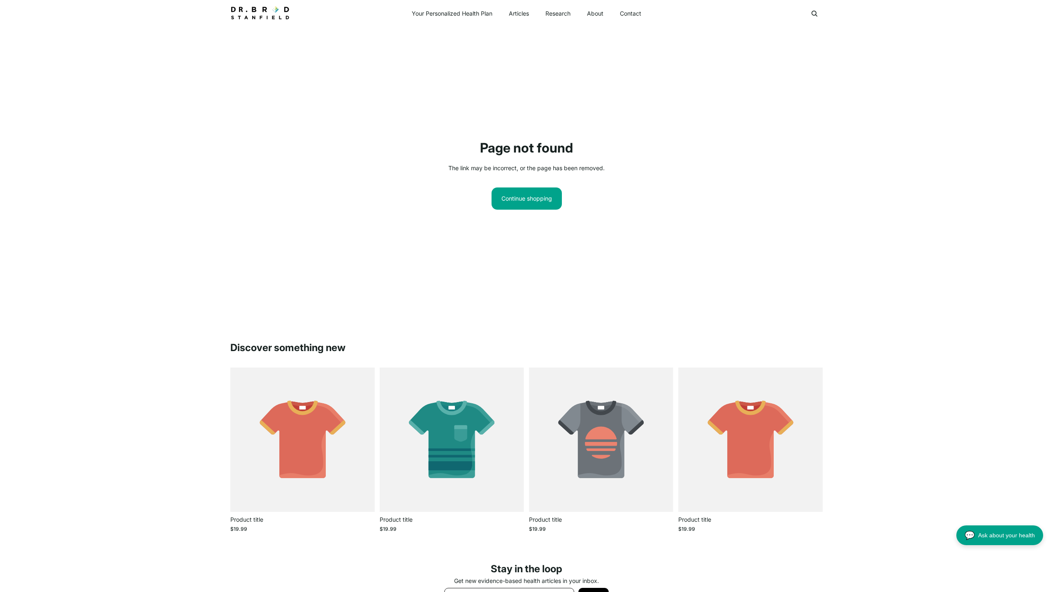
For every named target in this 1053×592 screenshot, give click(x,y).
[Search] (814, 14)
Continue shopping (526, 198)
